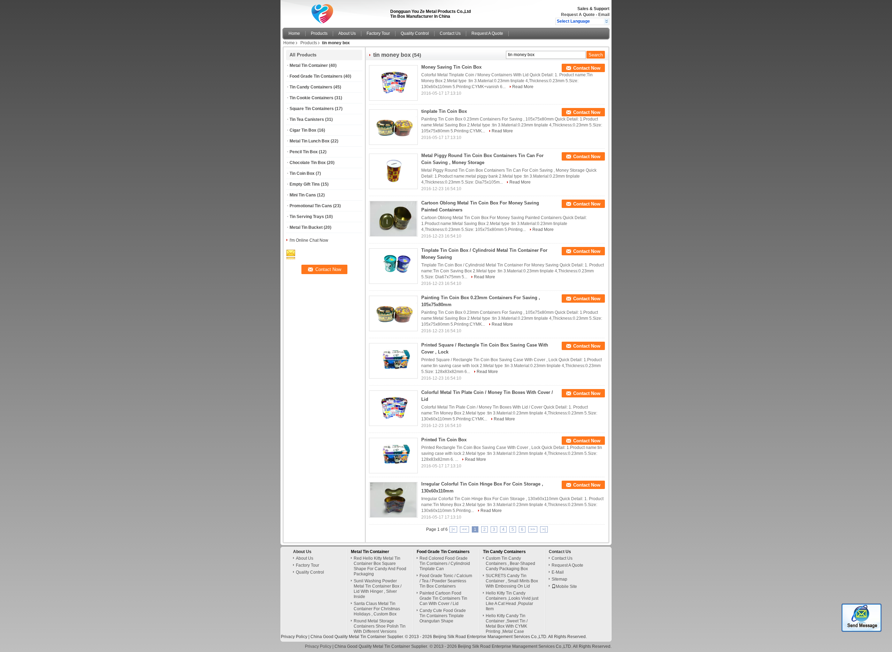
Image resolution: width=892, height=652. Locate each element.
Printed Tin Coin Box (444, 439)
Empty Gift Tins (305, 184)
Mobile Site (566, 586)
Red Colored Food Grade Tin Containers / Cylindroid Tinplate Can (445, 563)
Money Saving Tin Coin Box (451, 67)
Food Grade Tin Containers (316, 76)
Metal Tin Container (309, 65)
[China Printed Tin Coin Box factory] (393, 455)
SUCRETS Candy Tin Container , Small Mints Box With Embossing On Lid (512, 581)
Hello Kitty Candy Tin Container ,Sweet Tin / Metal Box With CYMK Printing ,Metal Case (507, 623)
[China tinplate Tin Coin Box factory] (393, 127)
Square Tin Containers (312, 108)
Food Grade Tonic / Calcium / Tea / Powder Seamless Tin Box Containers (446, 581)
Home (294, 33)
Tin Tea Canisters (307, 119)
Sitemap (559, 579)
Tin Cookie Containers (311, 97)
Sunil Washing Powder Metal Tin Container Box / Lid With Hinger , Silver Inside (377, 589)
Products (319, 33)
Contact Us (450, 33)
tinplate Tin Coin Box (444, 111)
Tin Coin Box (302, 173)
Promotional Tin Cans (311, 205)
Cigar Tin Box (303, 130)
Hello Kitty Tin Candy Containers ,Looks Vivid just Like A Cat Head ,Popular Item (512, 601)
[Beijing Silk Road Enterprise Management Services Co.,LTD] (606, 21)
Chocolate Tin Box (308, 162)
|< (453, 529)
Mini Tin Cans (303, 195)
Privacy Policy (294, 636)
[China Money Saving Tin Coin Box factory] (393, 83)
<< (464, 529)
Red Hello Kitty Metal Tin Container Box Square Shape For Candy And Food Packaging (380, 566)
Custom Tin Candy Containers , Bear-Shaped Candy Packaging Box (510, 563)
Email (603, 14)
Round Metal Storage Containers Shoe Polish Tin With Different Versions (380, 626)
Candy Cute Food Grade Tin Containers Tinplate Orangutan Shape (443, 615)
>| (544, 529)
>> (532, 529)
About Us (347, 33)
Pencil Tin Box (304, 151)
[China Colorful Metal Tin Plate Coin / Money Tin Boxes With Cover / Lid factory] (393, 408)
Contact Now (586, 68)
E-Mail (558, 572)
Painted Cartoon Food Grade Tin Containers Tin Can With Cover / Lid (443, 598)
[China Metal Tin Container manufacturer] (334, 12)
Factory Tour (378, 33)
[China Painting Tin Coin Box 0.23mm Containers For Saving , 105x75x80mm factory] (393, 313)
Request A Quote (578, 14)
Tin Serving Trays (307, 216)
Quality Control (415, 33)
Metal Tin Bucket (306, 227)
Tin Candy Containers (311, 87)
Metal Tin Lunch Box (310, 141)
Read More (522, 86)
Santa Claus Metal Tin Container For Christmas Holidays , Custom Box (377, 608)
